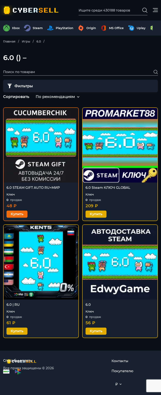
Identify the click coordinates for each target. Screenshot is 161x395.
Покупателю (122, 371)
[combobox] (55, 97)
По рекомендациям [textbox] (55, 97)
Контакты (120, 361)
